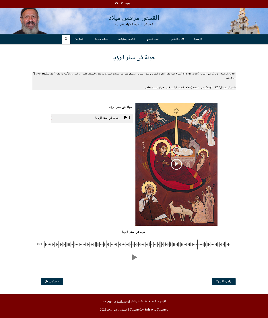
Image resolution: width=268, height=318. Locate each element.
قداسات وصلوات (127, 39)
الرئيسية (198, 39)
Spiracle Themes (156, 310)
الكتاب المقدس (177, 39)
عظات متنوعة (101, 39)
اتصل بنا (79, 39)
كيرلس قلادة (123, 301)
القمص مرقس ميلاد (134, 18)
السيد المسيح (153, 39)
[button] (176, 164)
